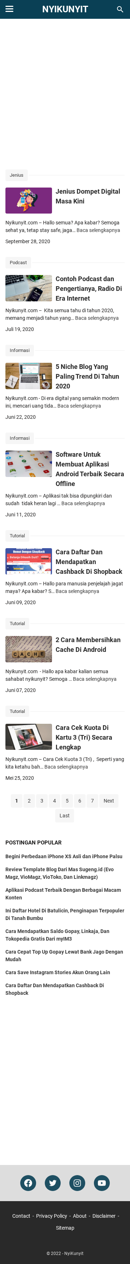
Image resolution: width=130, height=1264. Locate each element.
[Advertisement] (65, 95)
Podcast (18, 262)
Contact (21, 1216)
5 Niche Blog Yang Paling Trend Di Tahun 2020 (87, 376)
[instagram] (77, 1183)
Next (109, 801)
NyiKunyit (65, 9)
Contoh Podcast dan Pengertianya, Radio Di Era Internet (89, 288)
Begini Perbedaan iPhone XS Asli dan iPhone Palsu (63, 856)
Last (65, 815)
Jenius (16, 175)
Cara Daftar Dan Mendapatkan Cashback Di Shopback (89, 561)
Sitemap (65, 1228)
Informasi (20, 350)
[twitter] (53, 1183)
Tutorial (17, 535)
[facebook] (28, 1183)
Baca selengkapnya (98, 230)
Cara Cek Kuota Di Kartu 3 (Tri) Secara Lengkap (84, 737)
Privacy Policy (51, 1216)
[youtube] (102, 1183)
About (80, 1216)
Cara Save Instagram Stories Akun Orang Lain (57, 972)
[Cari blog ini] (120, 9)
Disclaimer (104, 1216)
